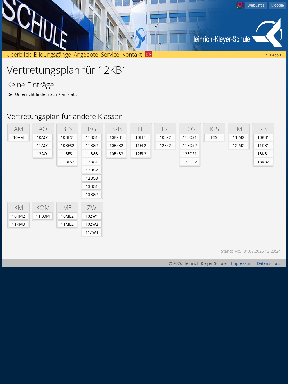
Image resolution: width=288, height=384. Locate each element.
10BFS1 (67, 137)
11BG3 (92, 153)
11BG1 (92, 137)
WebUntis (256, 5)
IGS (214, 137)
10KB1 (263, 137)
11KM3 (18, 224)
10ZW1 (92, 216)
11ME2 (67, 224)
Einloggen (274, 54)
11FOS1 (190, 137)
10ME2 (67, 216)
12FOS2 (190, 161)
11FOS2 (190, 145)
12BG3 (92, 178)
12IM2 (238, 145)
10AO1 (43, 137)
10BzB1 (116, 137)
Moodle (277, 5)
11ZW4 (92, 232)
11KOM (43, 216)
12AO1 (43, 153)
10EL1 (140, 137)
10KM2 (18, 216)
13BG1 (92, 186)
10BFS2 (67, 145)
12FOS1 (190, 153)
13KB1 (263, 153)
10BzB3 (116, 153)
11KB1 (263, 145)
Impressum (242, 263)
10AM (18, 137)
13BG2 (92, 194)
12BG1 (92, 161)
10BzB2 (116, 145)
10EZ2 (165, 137)
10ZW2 (92, 224)
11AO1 (43, 145)
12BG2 (92, 170)
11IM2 (238, 137)
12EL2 (140, 153)
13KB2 (263, 161)
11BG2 (92, 145)
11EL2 (140, 145)
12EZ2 (165, 145)
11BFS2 (67, 161)
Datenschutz (269, 263)
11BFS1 (67, 153)
